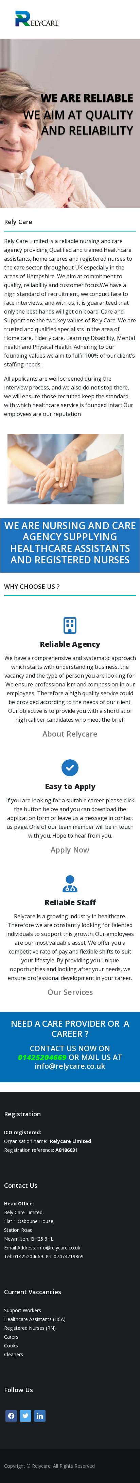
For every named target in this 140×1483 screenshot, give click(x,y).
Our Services (70, 992)
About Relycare (70, 734)
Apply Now (70, 850)
